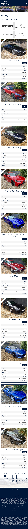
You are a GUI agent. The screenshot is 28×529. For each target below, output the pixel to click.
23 (26, 476)
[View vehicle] (14, 49)
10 (22, 473)
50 (16, 483)
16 (11, 476)
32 (22, 478)
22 (24, 476)
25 (7, 478)
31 (20, 478)
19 (17, 476)
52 (20, 483)
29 (15, 478)
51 (18, 483)
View (24, 63)
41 (17, 480)
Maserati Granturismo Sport (14, 104)
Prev (5, 473)
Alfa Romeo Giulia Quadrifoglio (14, 191)
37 (9, 480)
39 (13, 480)
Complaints (8, 496)
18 (15, 476)
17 (13, 476)
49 (14, 483)
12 (26, 473)
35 (4, 480)
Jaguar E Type (13, 276)
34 (26, 478)
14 (7, 476)
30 (17, 478)
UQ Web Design (19, 496)
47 (10, 483)
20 (20, 476)
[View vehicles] (7, 26)
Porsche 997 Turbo (14, 319)
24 (4, 478)
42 (20, 480)
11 (24, 473)
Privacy (20, 495)
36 (7, 480)
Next (25, 483)
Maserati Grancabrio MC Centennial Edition (14, 235)
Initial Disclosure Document (12, 495)
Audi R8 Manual (14, 61)
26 (9, 478)
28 (13, 478)
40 (15, 480)
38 (11, 480)
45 (26, 480)
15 (9, 476)
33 (24, 478)
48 (12, 483)
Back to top (14, 527)
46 (7, 483)
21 (22, 476)
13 (4, 476)
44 (24, 480)
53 (22, 483)
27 (11, 478)
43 (22, 480)
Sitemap (13, 496)
